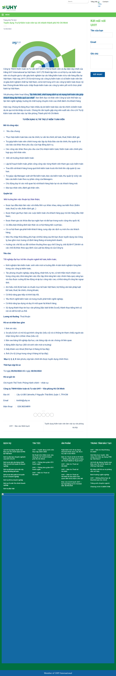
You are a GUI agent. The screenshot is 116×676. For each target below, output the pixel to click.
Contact (105, 1)
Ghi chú (94, 53)
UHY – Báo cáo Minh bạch (19, 426)
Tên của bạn (97, 30)
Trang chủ (7, 20)
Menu (7, 15)
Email (93, 42)
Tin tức (13, 20)
